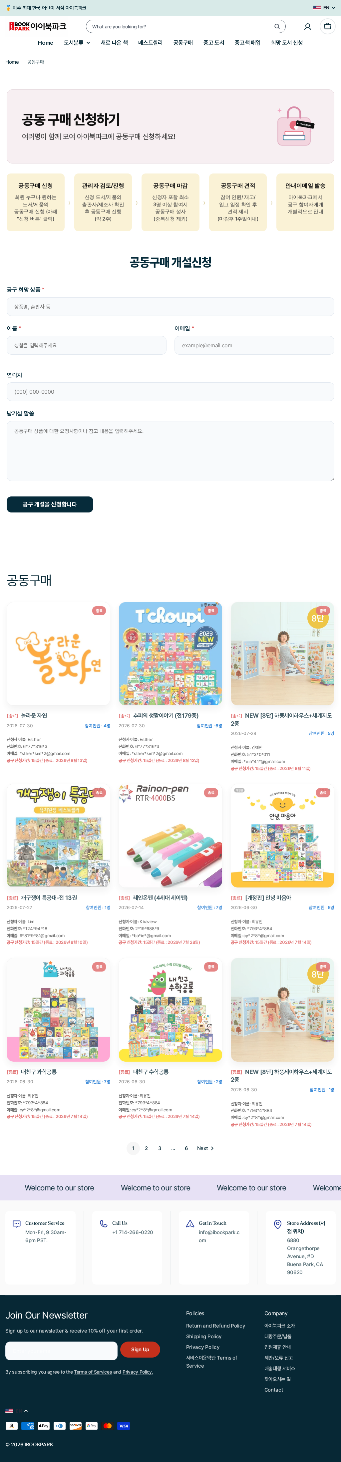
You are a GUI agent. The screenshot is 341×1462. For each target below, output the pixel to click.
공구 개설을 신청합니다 (50, 504)
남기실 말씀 (20, 413)
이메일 (184, 328)
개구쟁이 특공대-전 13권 (49, 897)
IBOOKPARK (39, 1444)
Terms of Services (93, 1372)
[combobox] (185, 26)
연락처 (14, 374)
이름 (14, 328)
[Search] (277, 26)
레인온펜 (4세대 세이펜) (160, 897)
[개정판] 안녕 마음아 (268, 897)
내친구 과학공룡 (38, 1071)
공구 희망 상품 (26, 289)
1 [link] (133, 1148)
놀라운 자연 (34, 715)
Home (12, 62)
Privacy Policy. (138, 1372)
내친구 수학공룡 (151, 1071)
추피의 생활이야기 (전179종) (166, 715)
